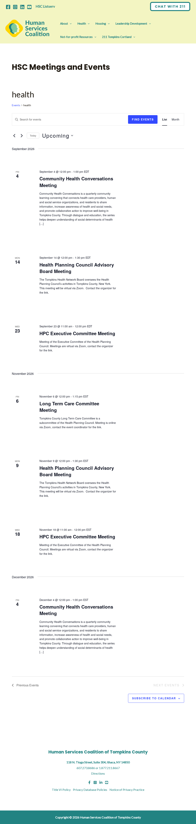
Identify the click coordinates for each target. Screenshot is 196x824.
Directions (98, 773)
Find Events (143, 119)
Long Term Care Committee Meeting (69, 406)
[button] (170, 6)
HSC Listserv (45, 6)
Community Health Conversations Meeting (76, 609)
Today (33, 135)
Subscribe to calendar (154, 698)
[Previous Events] (14, 135)
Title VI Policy (61, 789)
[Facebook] (8, 7)
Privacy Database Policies (90, 789)
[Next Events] (21, 135)
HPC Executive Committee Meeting (77, 333)
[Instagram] (15, 7)
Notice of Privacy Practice (126, 789)
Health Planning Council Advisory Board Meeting (76, 267)
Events (16, 105)
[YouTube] (29, 7)
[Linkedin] (22, 7)
